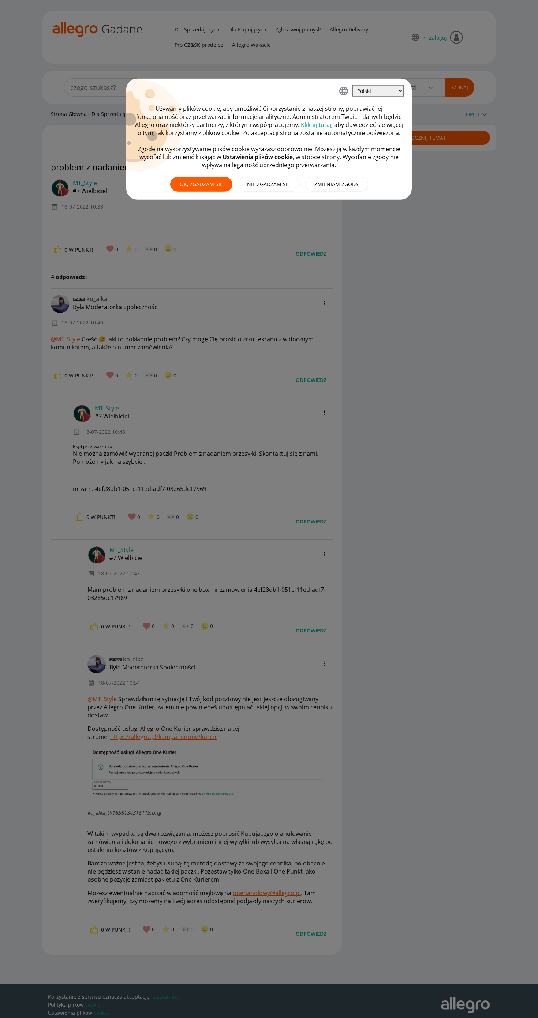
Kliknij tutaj (316, 125)
